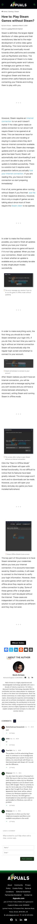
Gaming (10, 11)
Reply (13, 733)
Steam (17, 11)
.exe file (32, 193)
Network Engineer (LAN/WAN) (13, 677)
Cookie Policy (18, 888)
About (10, 885)
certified (9, 29)
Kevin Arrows (6, 25)
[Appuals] (18, 4)
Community (18, 885)
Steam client (17, 206)
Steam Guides (18, 643)
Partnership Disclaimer (13, 895)
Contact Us (28, 895)
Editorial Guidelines (23, 892)
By (2, 25)
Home (5, 11)
